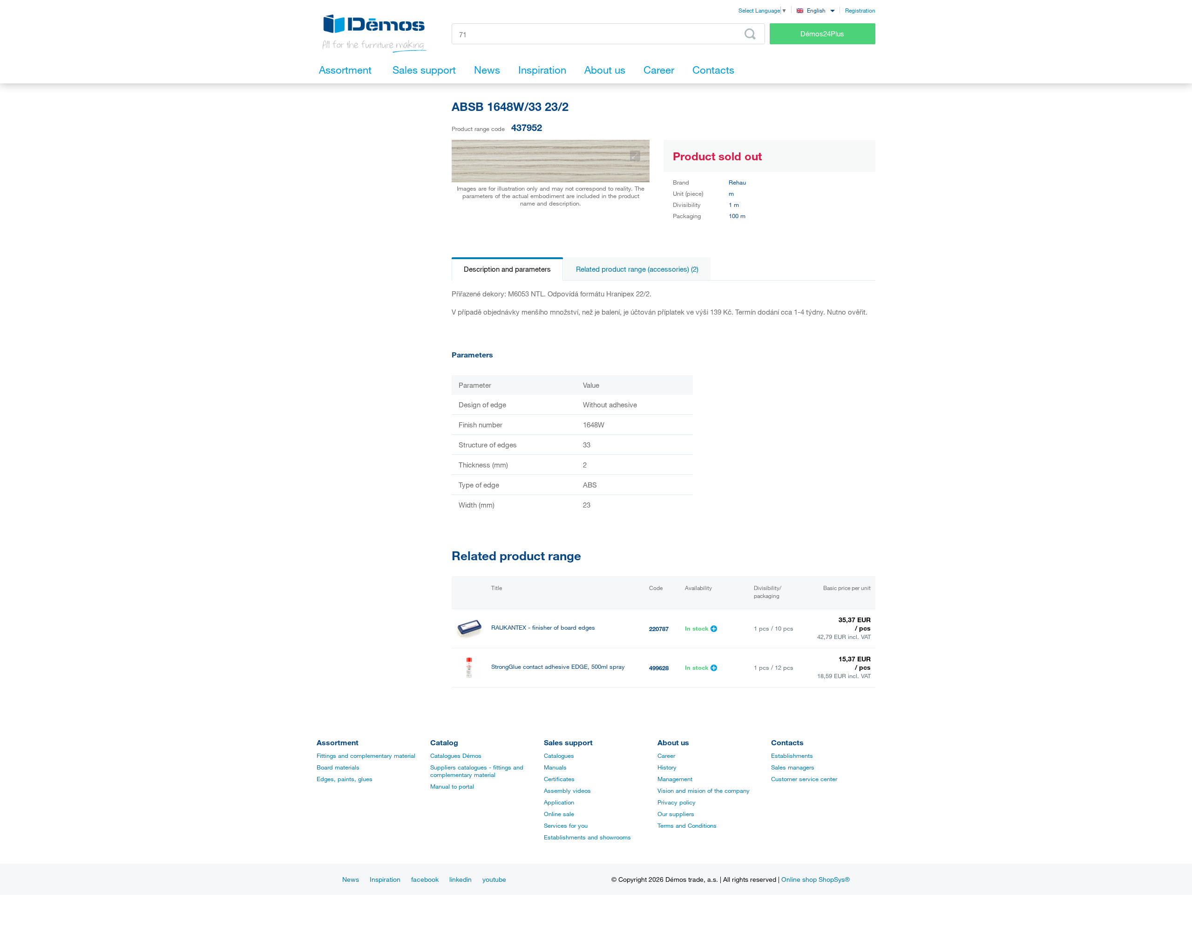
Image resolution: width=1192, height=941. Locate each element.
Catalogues (559, 755)
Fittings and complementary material (366, 755)
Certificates (559, 779)
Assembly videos (567, 790)
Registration (860, 10)
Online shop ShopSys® (815, 879)
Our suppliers (675, 813)
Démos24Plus (822, 33)
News (350, 879)
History (667, 767)
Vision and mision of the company (703, 790)
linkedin (460, 879)
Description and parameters (507, 269)
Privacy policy (676, 802)
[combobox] (816, 10)
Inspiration (385, 879)
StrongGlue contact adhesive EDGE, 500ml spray (558, 666)
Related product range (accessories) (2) (637, 269)
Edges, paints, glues (344, 779)
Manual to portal (452, 786)
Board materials (338, 767)
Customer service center (804, 779)
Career (666, 755)
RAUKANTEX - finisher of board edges (543, 627)
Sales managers (792, 767)
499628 (659, 668)
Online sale (559, 813)
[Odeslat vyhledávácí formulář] (750, 34)
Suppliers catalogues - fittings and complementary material (476, 770)
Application (559, 802)
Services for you (566, 825)
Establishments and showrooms (587, 837)
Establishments (792, 755)
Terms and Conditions (687, 825)
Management (674, 779)
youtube (494, 879)
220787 (659, 628)
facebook (425, 879)
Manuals (555, 767)
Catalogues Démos (455, 755)
